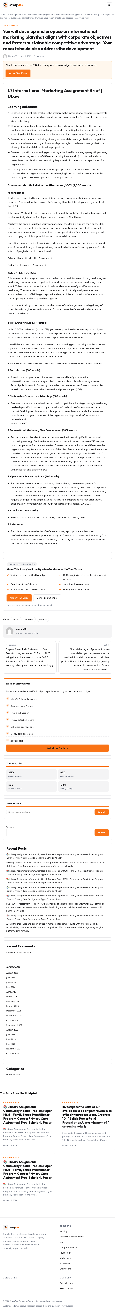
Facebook (29, 619)
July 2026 (10, 977)
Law (62, 1241)
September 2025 (14, 1025)
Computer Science (68, 1247)
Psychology (65, 1252)
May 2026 (10, 987)
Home (2, 14)
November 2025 (13, 1015)
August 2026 (12, 972)
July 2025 (10, 1034)
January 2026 (12, 1005)
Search (101, 812)
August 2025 (12, 1029)
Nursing (63, 1231)
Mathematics (66, 1258)
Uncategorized (14, 14)
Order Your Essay (18, 73)
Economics (65, 1263)
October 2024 (12, 1053)
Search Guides (66, 1288)
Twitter (16, 619)
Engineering (65, 1268)
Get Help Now (66, 1283)
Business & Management (72, 1236)
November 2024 (13, 1048)
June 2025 (11, 1039)
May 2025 (10, 1043)
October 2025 (12, 1020)
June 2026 (11, 982)
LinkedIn (43, 619)
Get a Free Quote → (47, 597)
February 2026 (13, 1001)
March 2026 (11, 996)
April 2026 (11, 991)
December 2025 (13, 1010)
